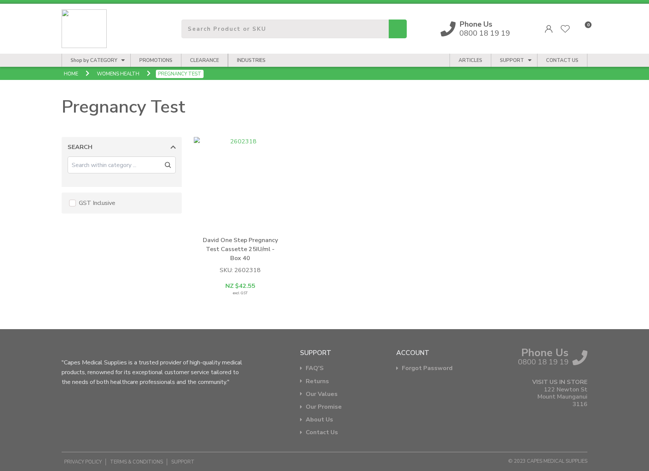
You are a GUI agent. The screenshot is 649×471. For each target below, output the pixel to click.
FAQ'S (315, 368)
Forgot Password (427, 368)
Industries (251, 60)
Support (512, 60)
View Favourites (565, 29)
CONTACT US (562, 60)
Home (71, 74)
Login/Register (548, 29)
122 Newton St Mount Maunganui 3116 (562, 397)
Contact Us (322, 432)
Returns (317, 381)
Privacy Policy (83, 462)
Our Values (322, 394)
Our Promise (324, 407)
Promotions (155, 60)
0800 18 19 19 (484, 29)
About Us (319, 419)
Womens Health (118, 74)
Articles (470, 60)
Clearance (204, 60)
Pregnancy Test (179, 74)
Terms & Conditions (136, 462)
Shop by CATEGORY (94, 60)
